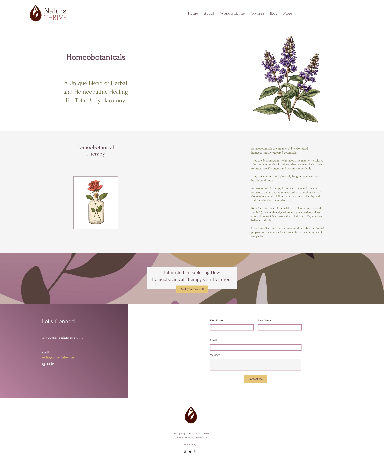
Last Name (264, 320)
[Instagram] (44, 364)
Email (213, 340)
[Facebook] (48, 364)
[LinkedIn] (53, 364)
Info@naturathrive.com (138, 415)
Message (215, 355)
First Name (216, 320)
